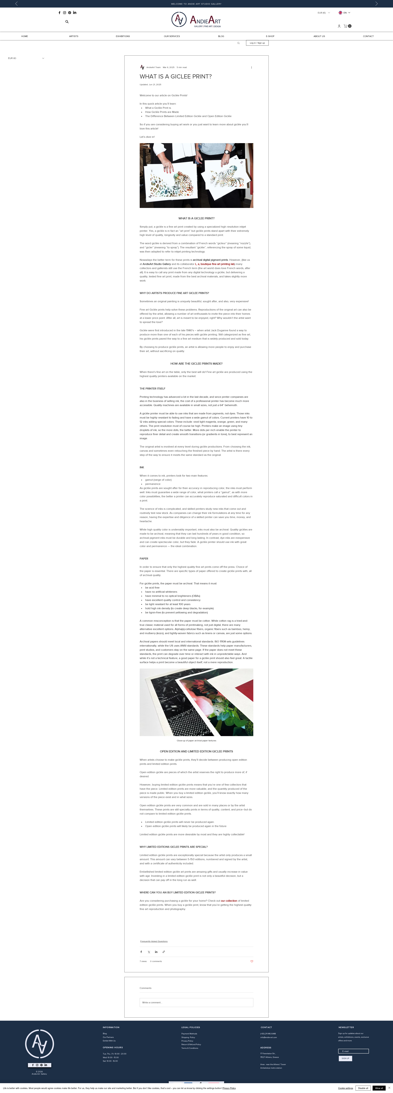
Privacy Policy (187, 1041)
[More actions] (251, 67)
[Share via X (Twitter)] (148, 951)
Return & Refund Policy (191, 1044)
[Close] (389, 1088)
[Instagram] (64, 13)
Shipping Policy (188, 1037)
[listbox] (324, 12)
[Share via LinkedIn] (156, 951)
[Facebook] (59, 13)
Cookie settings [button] (345, 1088)
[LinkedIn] (75, 13)
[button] (324, 12)
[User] (339, 26)
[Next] (376, 4)
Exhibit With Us (109, 1041)
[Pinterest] (70, 13)
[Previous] (16, 4)
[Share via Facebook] (141, 951)
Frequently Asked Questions (154, 941)
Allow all (379, 1088)
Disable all (363, 1088)
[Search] (67, 22)
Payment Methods (189, 1033)
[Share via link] (163, 951)
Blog (105, 1033)
